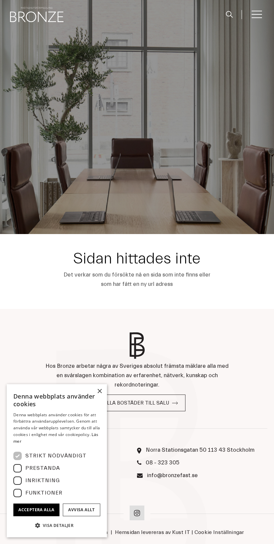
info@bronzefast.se (172, 475)
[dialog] (57, 460)
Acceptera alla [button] (36, 510)
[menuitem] (233, 14)
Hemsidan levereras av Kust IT (152, 532)
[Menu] (256, 14)
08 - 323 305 (162, 462)
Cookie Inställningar (219, 532)
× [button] (99, 391)
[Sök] (229, 13)
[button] (56, 526)
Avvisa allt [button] (81, 510)
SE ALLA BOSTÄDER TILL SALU (132, 403)
